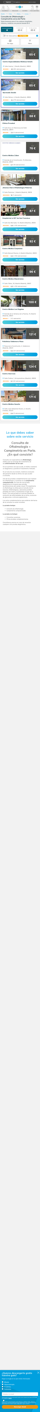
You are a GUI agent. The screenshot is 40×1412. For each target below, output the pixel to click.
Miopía (6, 1382)
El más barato (20, 29)
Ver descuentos (16, 36)
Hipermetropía (9, 1384)
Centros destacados (7, 28)
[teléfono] (8, 7)
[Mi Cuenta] (3, 7)
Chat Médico (25, 10)
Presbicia (7, 1387)
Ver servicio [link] (20, 73)
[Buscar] (32, 7)
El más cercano (33, 29)
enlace (10, 1398)
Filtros (30, 43)
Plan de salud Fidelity (34, 10)
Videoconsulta (15, 10)
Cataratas (7, 1389)
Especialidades (5, 10)
